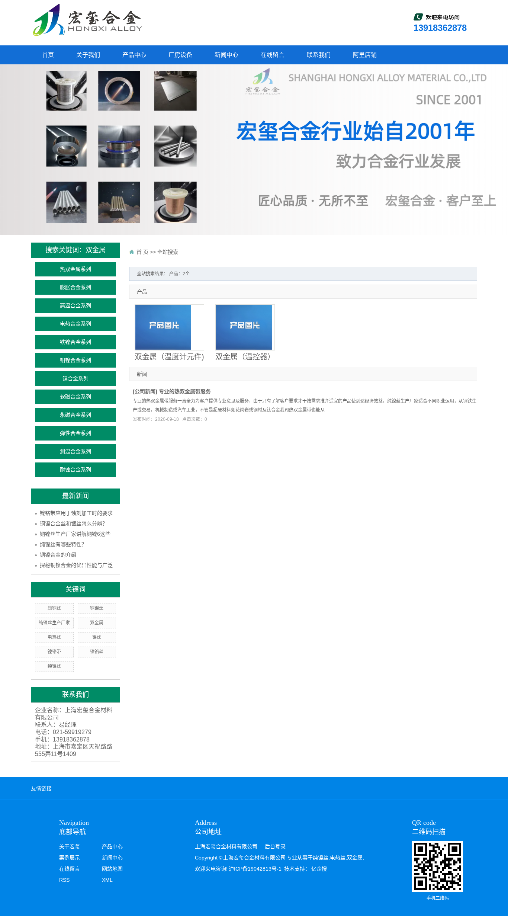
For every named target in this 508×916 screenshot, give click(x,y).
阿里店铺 (365, 55)
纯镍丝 (54, 666)
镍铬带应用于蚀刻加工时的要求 (76, 513)
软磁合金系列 (75, 397)
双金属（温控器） (245, 357)
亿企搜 (319, 869)
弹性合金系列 (75, 433)
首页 (48, 55)
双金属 (96, 622)
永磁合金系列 (75, 415)
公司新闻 (145, 391)
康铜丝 (54, 608)
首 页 (142, 252)
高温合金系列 (75, 305)
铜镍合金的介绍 (58, 555)
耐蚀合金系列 (75, 470)
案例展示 (69, 858)
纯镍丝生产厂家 (54, 622)
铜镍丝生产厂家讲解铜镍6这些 (75, 534)
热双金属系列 (75, 269)
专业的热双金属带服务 (185, 391)
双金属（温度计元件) (169, 357)
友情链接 (41, 788)
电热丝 (54, 637)
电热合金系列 (75, 324)
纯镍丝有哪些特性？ (63, 544)
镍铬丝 (96, 651)
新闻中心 (226, 55)
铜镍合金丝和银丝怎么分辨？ (73, 523)
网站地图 (112, 869)
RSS (64, 880)
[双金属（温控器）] (245, 327)
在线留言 (272, 55)
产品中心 (134, 55)
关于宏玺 (69, 846)
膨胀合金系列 (75, 287)
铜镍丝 (96, 608)
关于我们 (88, 55)
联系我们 (319, 55)
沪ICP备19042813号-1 (255, 869)
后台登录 (275, 846)
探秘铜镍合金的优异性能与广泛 (76, 565)
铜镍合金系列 (75, 360)
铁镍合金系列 (75, 342)
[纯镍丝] (86, 19)
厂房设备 (180, 55)
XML (107, 880)
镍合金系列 (75, 378)
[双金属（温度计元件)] (169, 327)
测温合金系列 (75, 451)
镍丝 (96, 637)
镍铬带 (54, 651)
